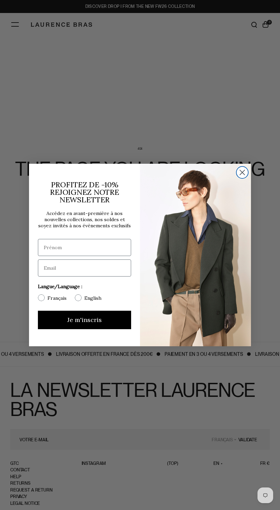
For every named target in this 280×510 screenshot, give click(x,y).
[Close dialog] (242, 172)
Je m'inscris (84, 320)
